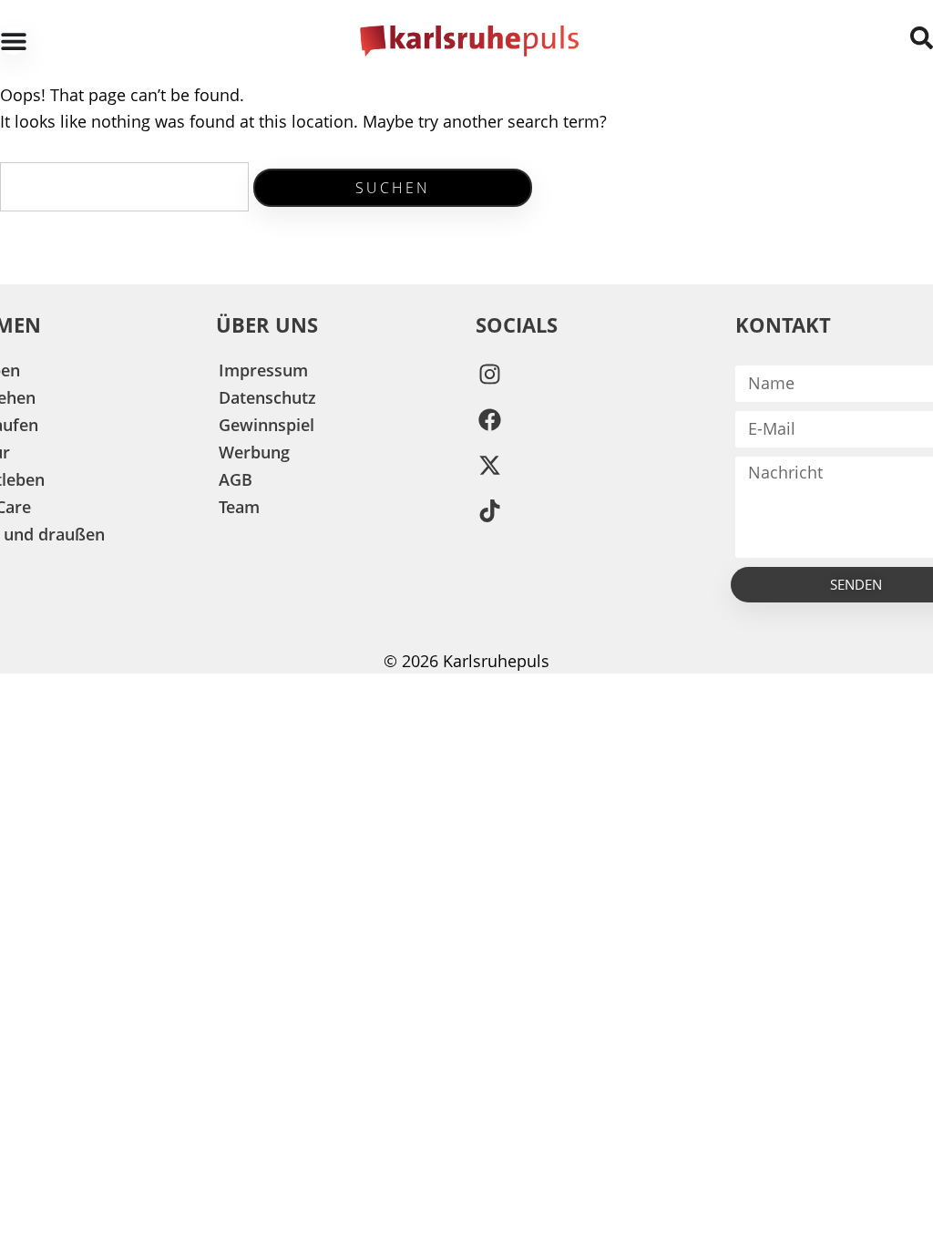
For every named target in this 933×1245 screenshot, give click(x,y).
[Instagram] (489, 374)
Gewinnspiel (266, 425)
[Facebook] (489, 420)
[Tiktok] (489, 511)
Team (239, 507)
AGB (235, 479)
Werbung (254, 452)
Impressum (263, 370)
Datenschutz (267, 397)
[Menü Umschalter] (13, 41)
